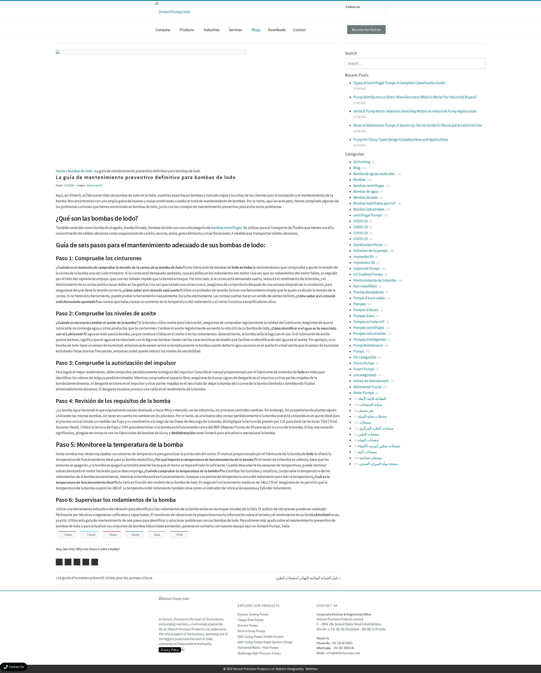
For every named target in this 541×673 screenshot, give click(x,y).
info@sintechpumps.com (343, 653)
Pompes (359, 304)
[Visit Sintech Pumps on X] (359, 14)
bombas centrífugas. (226, 227)
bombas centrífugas (368, 185)
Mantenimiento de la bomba (374, 280)
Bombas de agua (365, 191)
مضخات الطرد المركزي (376, 428)
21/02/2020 (69, 185)
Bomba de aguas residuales (374, 173)
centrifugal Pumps (367, 215)
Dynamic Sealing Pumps (253, 614)
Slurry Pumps (363, 363)
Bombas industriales (368, 209)
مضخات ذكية (367, 452)
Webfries (312, 669)
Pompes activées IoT (369, 321)
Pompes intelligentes (369, 339)
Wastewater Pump (367, 386)
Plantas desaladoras (368, 292)
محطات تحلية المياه (372, 416)
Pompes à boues (365, 310)
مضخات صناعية (370, 458)
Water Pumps (363, 392)
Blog (356, 168)
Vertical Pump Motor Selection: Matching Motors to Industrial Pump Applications (415, 111)
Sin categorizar (364, 357)
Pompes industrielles (369, 333)
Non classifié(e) (365, 286)
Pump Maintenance (368, 345)
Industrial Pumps (366, 268)
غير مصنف (365, 410)
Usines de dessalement (371, 381)
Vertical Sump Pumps (251, 631)
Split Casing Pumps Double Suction (261, 637)
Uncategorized (364, 375)
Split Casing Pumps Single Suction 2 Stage (265, 642)
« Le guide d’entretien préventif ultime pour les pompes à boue (104, 578)
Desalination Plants (368, 244)
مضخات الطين (368, 434)
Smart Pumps (363, 369)
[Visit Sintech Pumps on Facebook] (350, 14)
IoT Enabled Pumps (368, 274)
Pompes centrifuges (368, 327)
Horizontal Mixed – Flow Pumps (258, 648)
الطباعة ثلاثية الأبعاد (372, 398)
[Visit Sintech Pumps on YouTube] (376, 14)
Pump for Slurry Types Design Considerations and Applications (400, 139)
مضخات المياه (368, 440)
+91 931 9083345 (343, 648)
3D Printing (361, 162)
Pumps (358, 351)
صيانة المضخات (370, 404)
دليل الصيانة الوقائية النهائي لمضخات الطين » (308, 578)
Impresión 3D (363, 256)
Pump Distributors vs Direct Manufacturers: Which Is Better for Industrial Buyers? (415, 97)
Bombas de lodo (94, 185)
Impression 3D (364, 262)
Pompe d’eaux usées (369, 298)
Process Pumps (248, 625)
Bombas (359, 179)
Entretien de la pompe (370, 250)
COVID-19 (360, 221)
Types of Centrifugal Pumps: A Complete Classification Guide (399, 83)
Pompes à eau (363, 315)
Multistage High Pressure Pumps (259, 653)
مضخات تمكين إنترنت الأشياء (379, 446)
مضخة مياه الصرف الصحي (378, 463)
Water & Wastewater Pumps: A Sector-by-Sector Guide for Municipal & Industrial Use (417, 125)
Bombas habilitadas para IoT (374, 203)
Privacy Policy (170, 650)
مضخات (365, 422)
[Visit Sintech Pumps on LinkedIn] (367, 14)
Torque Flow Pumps (251, 620)
